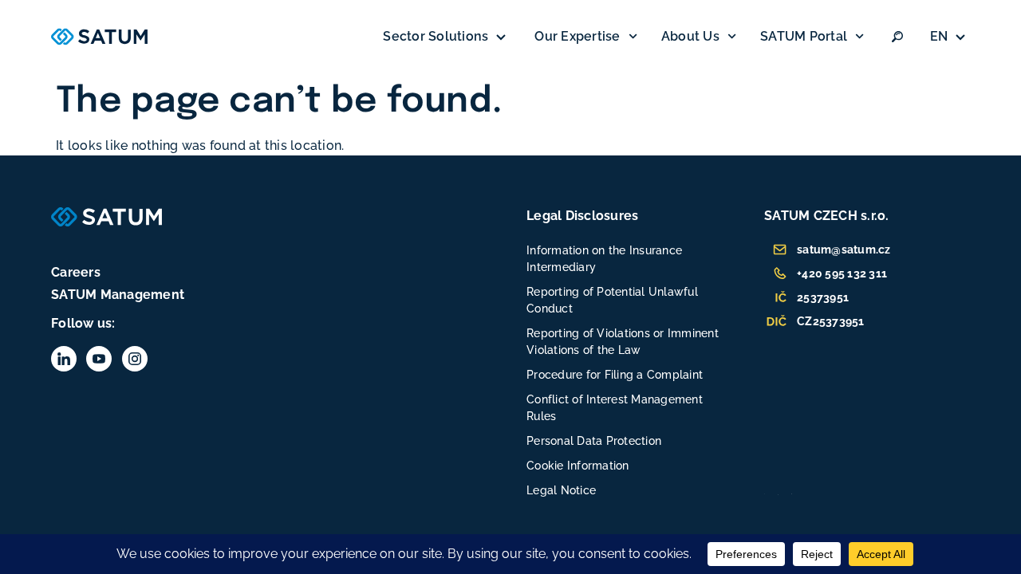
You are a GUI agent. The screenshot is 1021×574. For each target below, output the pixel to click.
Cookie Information (577, 465)
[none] (950, 36)
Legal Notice (561, 490)
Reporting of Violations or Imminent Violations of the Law (622, 341)
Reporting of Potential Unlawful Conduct (612, 300)
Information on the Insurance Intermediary (604, 258)
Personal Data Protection (593, 440)
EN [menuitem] (939, 36)
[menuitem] (950, 36)
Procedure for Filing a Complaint (614, 374)
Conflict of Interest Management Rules (614, 408)
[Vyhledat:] (897, 36)
